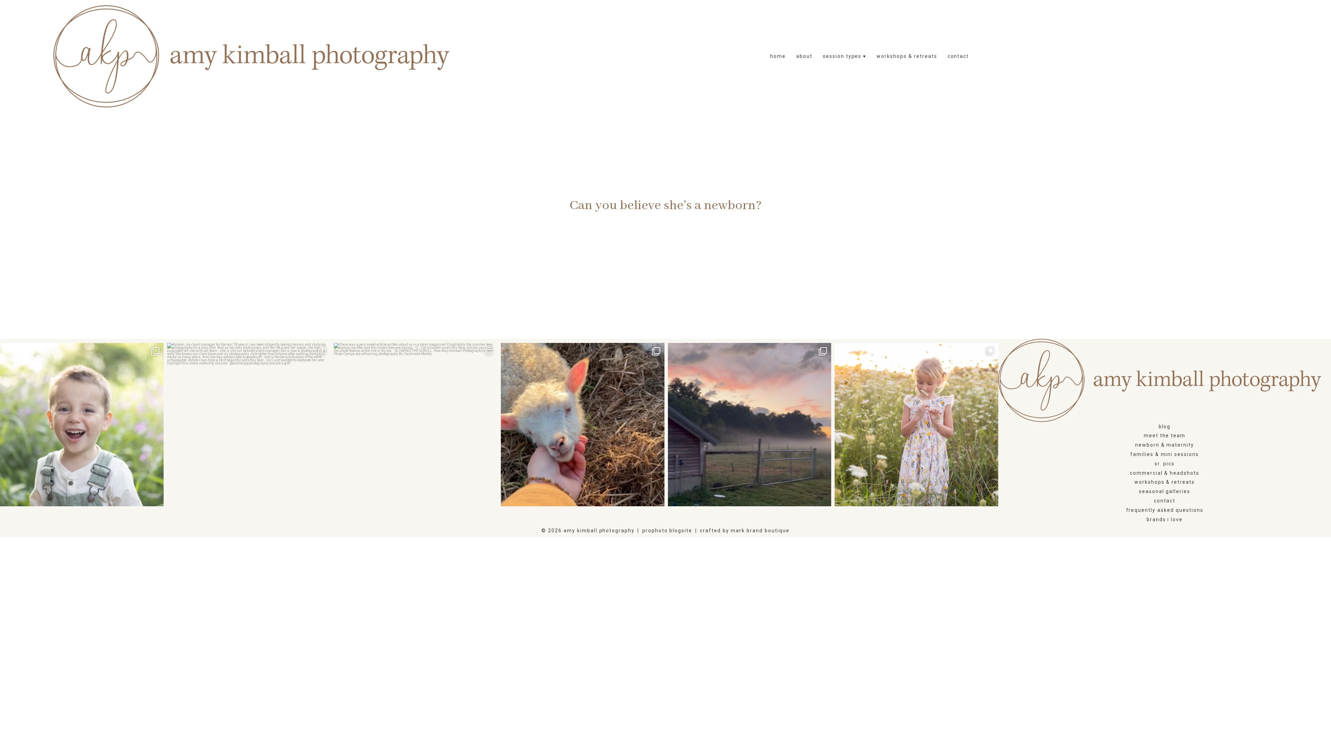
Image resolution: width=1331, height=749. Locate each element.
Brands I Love (1165, 519)
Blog (1165, 426)
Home (778, 56)
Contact (958, 56)
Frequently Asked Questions (1164, 510)
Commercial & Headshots (1164, 473)
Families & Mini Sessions (1164, 454)
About (804, 56)
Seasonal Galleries (1164, 491)
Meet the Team (1164, 435)
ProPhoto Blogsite (667, 530)
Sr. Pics (1165, 463)
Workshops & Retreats (907, 56)
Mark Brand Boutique (760, 530)
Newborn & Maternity (1164, 445)
